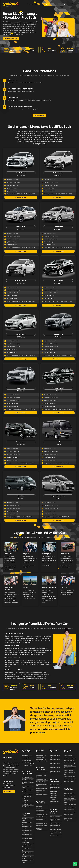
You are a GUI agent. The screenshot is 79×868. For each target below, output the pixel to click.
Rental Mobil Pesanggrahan (25, 801)
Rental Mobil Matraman (69, 812)
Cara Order (38, 4)
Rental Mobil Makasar (69, 809)
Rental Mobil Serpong (55, 829)
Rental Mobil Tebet (26, 806)
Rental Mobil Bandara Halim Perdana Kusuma (41, 760)
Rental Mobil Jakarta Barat (55, 772)
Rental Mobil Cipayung (69, 767)
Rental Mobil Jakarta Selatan (55, 764)
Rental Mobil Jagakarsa (27, 779)
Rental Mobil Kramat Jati (70, 807)
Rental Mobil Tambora (41, 817)
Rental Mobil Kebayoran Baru (28, 782)
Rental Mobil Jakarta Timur (55, 768)
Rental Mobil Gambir (41, 773)
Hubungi (73, 4)
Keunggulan (64, 4)
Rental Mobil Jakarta (27, 755)
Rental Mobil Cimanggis (70, 763)
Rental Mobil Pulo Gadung (68, 819)
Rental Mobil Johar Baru (41, 794)
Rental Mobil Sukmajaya (70, 779)
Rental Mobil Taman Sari (42, 814)
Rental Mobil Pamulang (55, 823)
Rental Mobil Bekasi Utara (26, 835)
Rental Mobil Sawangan (70, 776)
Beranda (29, 4)
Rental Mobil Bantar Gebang (26, 819)
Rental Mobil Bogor (26, 758)
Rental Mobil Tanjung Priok (55, 802)
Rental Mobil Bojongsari (70, 758)
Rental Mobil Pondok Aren (55, 826)
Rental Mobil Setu (54, 836)
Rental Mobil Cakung (69, 793)
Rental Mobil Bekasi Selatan (26, 827)
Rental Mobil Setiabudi (27, 804)
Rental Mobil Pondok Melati (27, 857)
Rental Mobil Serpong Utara (55, 832)
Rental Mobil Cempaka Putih (41, 784)
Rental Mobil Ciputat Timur (55, 819)
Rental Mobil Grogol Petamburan (41, 811)
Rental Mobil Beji (68, 755)
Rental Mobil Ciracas (69, 798)
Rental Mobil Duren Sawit (68, 801)
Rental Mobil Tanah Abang (40, 791)
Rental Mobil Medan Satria (27, 845)
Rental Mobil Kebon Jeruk (40, 820)
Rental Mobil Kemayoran (42, 779)
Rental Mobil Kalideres (41, 823)
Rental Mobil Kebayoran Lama (28, 786)
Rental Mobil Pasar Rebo (68, 815)
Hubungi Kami (9, 791)
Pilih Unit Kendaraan (39, 115)
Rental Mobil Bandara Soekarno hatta (41, 756)
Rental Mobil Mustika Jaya (27, 849)
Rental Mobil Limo (68, 770)
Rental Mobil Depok (27, 760)
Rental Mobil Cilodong (69, 760)
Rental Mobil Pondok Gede (27, 853)
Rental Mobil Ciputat (55, 816)
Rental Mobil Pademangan (53, 794)
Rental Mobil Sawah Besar (41, 776)
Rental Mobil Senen (40, 781)
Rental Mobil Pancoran (27, 794)
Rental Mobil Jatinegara (70, 804)
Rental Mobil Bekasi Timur (26, 831)
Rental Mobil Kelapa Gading (55, 788)
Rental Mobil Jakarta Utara (55, 760)
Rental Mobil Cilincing (55, 785)
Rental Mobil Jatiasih (27, 838)
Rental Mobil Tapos (69, 781)
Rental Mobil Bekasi (26, 765)
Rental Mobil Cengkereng (39, 807)
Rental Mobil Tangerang (28, 763)
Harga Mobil (47, 4)
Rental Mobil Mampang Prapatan (27, 790)
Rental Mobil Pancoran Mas (69, 773)
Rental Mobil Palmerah (41, 825)
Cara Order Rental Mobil (10, 38)
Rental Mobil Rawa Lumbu (26, 861)
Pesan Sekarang (21, 197)
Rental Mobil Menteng (41, 788)
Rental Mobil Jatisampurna (25, 841)
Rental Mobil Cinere (69, 765)
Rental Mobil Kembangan (39, 828)
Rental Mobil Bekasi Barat (26, 823)
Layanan (55, 4)
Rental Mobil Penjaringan (53, 798)
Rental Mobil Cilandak (27, 777)
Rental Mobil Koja (54, 791)
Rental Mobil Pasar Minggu (26, 797)
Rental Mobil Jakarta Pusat (55, 756)
